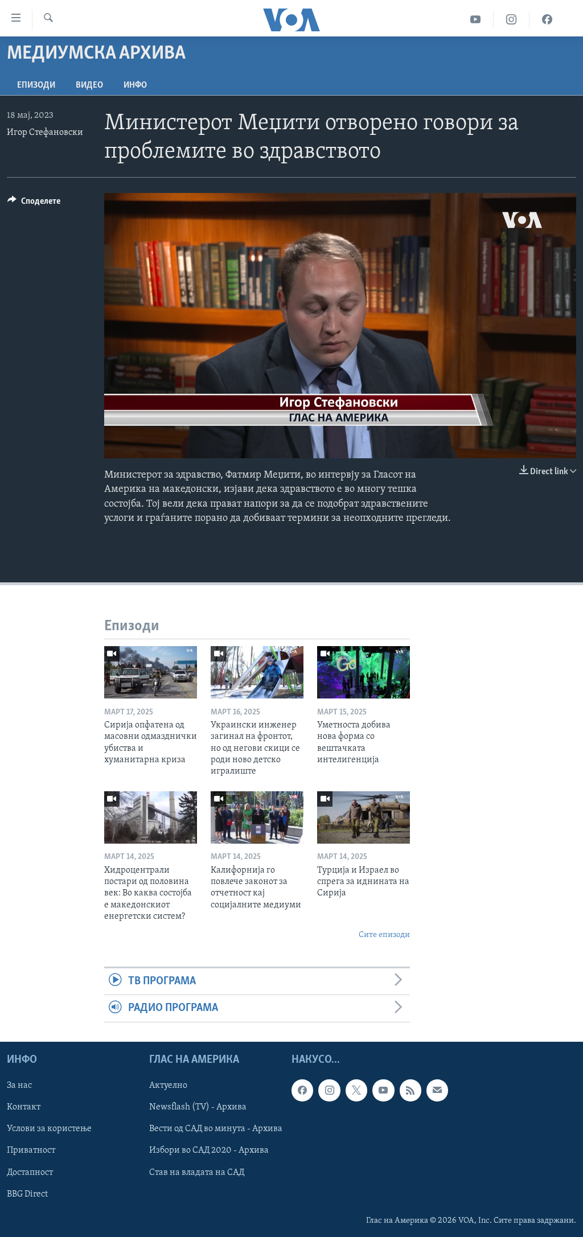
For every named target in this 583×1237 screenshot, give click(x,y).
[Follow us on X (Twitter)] (356, 1090)
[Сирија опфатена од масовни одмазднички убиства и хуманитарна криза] (150, 672)
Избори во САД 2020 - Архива (209, 1150)
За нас (19, 1085)
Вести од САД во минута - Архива (215, 1128)
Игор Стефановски (45, 132)
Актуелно (168, 1085)
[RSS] (410, 1090)
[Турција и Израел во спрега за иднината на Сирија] (363, 817)
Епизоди (36, 85)
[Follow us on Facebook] (302, 1090)
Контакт (23, 1107)
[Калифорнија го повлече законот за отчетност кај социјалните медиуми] (257, 817)
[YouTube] (476, 19)
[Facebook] (547, 19)
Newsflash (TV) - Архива (198, 1107)
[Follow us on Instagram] (329, 1090)
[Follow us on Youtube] (383, 1090)
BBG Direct (27, 1193)
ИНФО (135, 85)
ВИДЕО (89, 85)
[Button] (33, 204)
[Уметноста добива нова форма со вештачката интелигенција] (363, 672)
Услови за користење (49, 1128)
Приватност (31, 1150)
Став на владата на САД (196, 1172)
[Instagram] (511, 19)
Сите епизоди (384, 935)
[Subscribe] (437, 1090)
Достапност (30, 1172)
